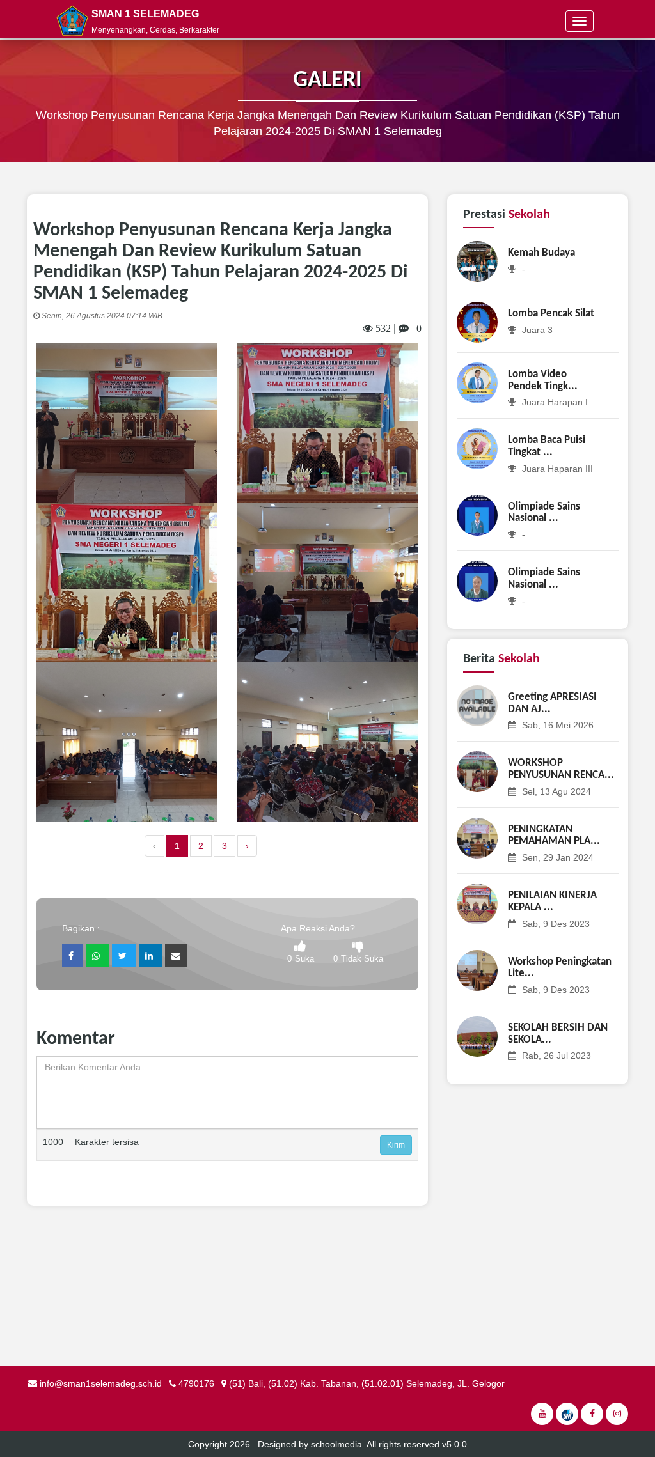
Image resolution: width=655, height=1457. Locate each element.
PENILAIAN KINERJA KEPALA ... (552, 901)
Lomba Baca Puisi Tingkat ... (546, 446)
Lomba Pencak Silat (551, 313)
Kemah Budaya (541, 252)
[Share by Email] (176, 955)
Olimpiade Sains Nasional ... (544, 512)
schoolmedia (336, 1444)
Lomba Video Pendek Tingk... (543, 380)
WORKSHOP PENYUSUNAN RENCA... (561, 769)
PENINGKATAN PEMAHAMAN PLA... (554, 835)
